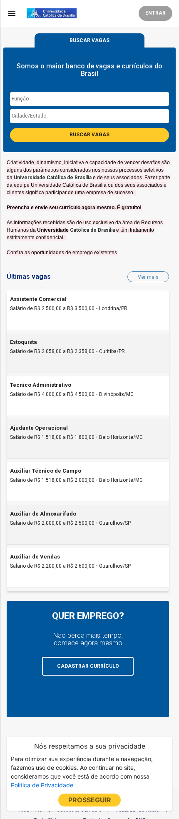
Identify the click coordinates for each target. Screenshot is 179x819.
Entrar (155, 13)
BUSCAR (89, 40)
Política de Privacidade (42, 785)
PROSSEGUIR (89, 800)
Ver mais (148, 277)
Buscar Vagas (89, 135)
